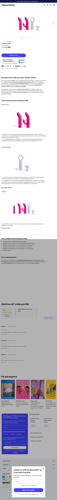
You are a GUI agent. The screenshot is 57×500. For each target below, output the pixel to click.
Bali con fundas (7, 93)
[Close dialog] (43, 468)
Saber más (15, 63)
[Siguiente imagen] (53, 22)
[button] (53, 4)
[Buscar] (44, 4)
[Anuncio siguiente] (56, 1)
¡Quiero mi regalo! (28, 490)
